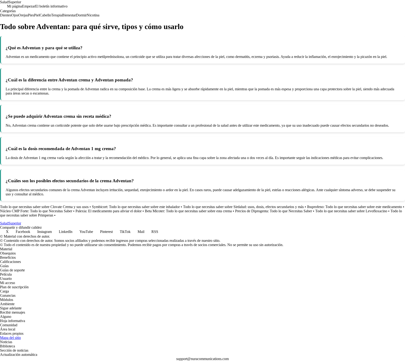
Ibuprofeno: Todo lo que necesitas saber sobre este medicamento (354, 207)
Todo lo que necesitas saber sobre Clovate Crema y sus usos (44, 207)
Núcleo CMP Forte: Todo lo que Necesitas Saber (36, 211)
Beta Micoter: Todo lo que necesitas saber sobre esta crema (188, 211)
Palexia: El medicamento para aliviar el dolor (108, 211)
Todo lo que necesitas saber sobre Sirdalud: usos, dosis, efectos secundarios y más (243, 207)
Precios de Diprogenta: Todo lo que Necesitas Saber (273, 211)
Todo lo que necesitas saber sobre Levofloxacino (351, 211)
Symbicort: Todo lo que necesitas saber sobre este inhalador (136, 207)
